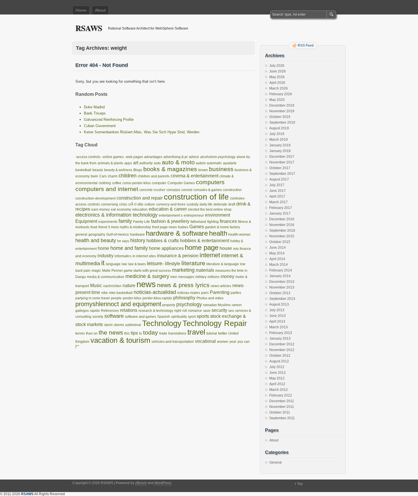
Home (81, 10)
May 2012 (277, 378)
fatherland (198, 222)
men (173, 277)
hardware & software (177, 233)
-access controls (87, 157)
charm (112, 176)
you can (243, 342)
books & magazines (170, 169)
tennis (80, 333)
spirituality (179, 317)
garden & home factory (222, 227)
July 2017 (276, 185)
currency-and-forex (170, 204)
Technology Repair (215, 323)
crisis (123, 204)
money (227, 276)
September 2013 (282, 299)
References (110, 311)
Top (300, 484)
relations (128, 310)
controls (94, 204)
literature (193, 263)
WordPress (162, 483)
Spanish (163, 317)
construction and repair (140, 198)
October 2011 (279, 412)
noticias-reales (188, 293)
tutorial (211, 333)
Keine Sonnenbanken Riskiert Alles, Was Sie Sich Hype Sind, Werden (141, 132)
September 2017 (282, 174)
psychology (189, 304)
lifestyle (172, 263)
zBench (141, 483)
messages (186, 277)
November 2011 (281, 407)
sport (192, 317)
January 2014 (280, 276)
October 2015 (279, 242)
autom (201, 163)
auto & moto (178, 162)
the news (111, 332)
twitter (222, 333)
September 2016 (282, 231)
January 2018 (280, 151)
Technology (161, 323)
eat (113, 209)
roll (184, 311)
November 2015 (281, 236)
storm (108, 325)
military (200, 277)
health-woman (239, 234)
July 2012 (276, 367)
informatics (123, 256)
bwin (94, 176)
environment (217, 215)
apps (128, 163)
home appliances (166, 248)
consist (186, 190)
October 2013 (279, 293)
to (140, 333)
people (116, 298)
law (124, 264)
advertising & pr (176, 157)
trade (163, 333)
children (127, 176)
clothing (105, 183)
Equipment (86, 221)
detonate (220, 204)
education (140, 209)
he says (123, 241)
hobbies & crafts (162, 240)
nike (104, 293)
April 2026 (277, 83)
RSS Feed (306, 45)
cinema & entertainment (194, 175)
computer (159, 183)
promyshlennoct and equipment (118, 304)
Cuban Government (100, 126)
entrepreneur (194, 215)
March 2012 (278, 390)
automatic (214, 163)
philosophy (184, 297)
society (97, 317)
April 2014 (277, 259)
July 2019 (276, 134)
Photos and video (210, 298)
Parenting (219, 292)
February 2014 (280, 270)
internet (210, 255)
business (221, 169)
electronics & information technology (116, 215)
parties (236, 293)
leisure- (155, 263)
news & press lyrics (183, 285)
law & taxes (137, 264)
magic (96, 271)
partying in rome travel (92, 298)
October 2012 (279, 356)
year (232, 342)
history (137, 240)
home (103, 248)
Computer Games (181, 183)
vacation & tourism (120, 340)
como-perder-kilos (137, 183)
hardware (137, 234)
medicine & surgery (147, 276)
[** (77, 346)
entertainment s (171, 215)
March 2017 (278, 202)
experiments (107, 222)
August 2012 (279, 361)
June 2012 (277, 373)
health (218, 233)
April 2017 (277, 196)
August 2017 (279, 179)
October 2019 (279, 117)
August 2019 (279, 128)
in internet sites (144, 256)
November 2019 (281, 111)
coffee (116, 183)
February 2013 (280, 333)
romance (195, 311)
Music (96, 285)
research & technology (155, 311)
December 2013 (281, 282)
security (219, 310)
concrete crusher (152, 190)
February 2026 (280, 94)
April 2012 (277, 384)
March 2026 (278, 88)
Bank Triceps (95, 113)
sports (203, 316)
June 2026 (277, 71)
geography (96, 234)
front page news (164, 227)
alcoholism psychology (217, 157)
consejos (173, 190)
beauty (97, 170)
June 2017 (277, 191)
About (100, 10)
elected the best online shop (209, 209)
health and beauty (95, 240)
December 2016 (281, 219)
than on (92, 333)
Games (196, 226)
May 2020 (277, 100)
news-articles (221, 286)
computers (210, 182)
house (226, 248)
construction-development (95, 198)
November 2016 (281, 225)
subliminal (133, 325)
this (127, 333)
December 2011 (281, 401)
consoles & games (207, 190)
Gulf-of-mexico (117, 234)
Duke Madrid (94, 107)
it (103, 263)
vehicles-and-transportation (173, 342)
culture (149, 204)
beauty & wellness (118, 170)
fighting (213, 222)
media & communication (105, 277)
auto (157, 163)
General (275, 462)
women (222, 342)
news (146, 284)
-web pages (134, 157)
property (168, 305)
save (206, 311)
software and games (140, 317)
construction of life (196, 196)
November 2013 (281, 287)
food (93, 227)
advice (194, 157)
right (177, 311)
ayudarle (230, 163)
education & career (168, 209)
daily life (206, 204)
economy (124, 209)
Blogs (137, 170)
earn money (100, 209)
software (114, 316)
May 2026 (277, 77)
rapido (95, 311)
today (150, 332)
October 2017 (279, 168)
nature (129, 285)
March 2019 (278, 140)
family (125, 221)
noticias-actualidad (155, 292)
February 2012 (280, 395)
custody (192, 204)
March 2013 (278, 327)
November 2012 (281, 350)
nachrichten (112, 286)
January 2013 (280, 339)
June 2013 (277, 316)
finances (228, 221)
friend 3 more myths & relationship (124, 227)
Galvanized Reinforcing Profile (109, 119)
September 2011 (282, 418)
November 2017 (281, 162)
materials (205, 270)
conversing (109, 204)
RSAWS (88, 28)
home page (201, 247)
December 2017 (281, 157)
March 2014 (278, 265)
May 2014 (277, 253)
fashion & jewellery (170, 221)
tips (134, 333)
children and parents (153, 176)
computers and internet (106, 189)
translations (177, 333)
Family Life (141, 222)
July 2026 (276, 66)
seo (231, 311)
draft (231, 204)
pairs (205, 293)
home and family (129, 248)
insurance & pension (177, 255)
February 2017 (280, 208)
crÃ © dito (135, 204)
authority (146, 163)
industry (105, 255)
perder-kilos (132, 298)
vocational (205, 341)
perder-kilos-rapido (157, 298)
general (81, 234)
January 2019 (280, 145)
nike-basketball (121, 293)
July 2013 (276, 310)
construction (232, 190)
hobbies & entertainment (204, 240)
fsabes (183, 227)
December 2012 (281, 344)
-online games (113, 157)
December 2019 (281, 105)
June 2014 (277, 248)
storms (119, 325)
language (113, 264)
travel (196, 332)
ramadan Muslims (217, 305)
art (135, 162)
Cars (103, 176)
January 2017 (280, 213)
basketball (83, 170)
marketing (183, 270)
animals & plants (110, 163)
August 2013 (279, 304)
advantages (153, 157)
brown (203, 170)
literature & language (222, 264)
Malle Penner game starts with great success (136, 271)
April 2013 (277, 321)
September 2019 (282, 122)
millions (214, 277)
